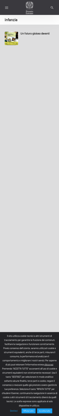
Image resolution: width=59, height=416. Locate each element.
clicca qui (48, 364)
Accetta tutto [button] (44, 411)
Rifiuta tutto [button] (28, 411)
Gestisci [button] (14, 410)
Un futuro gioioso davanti (35, 33)
